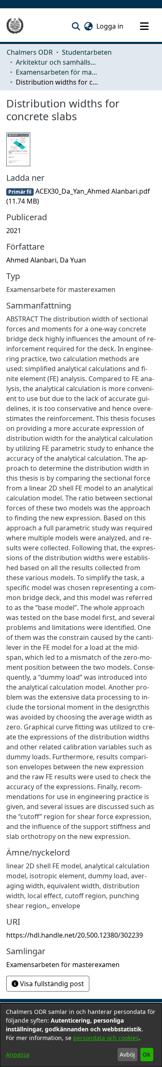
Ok (146, 1054)
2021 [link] (13, 230)
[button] (76, 26)
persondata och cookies (106, 1038)
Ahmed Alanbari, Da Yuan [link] (46, 260)
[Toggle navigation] (144, 26)
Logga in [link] (110, 26)
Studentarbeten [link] (87, 52)
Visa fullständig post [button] (51, 983)
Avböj (127, 1054)
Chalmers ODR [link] (30, 52)
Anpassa (17, 1054)
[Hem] (15, 26)
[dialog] (81, 1035)
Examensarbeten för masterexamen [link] (57, 72)
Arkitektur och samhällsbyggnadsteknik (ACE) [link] (57, 62)
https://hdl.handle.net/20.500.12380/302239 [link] (74, 935)
